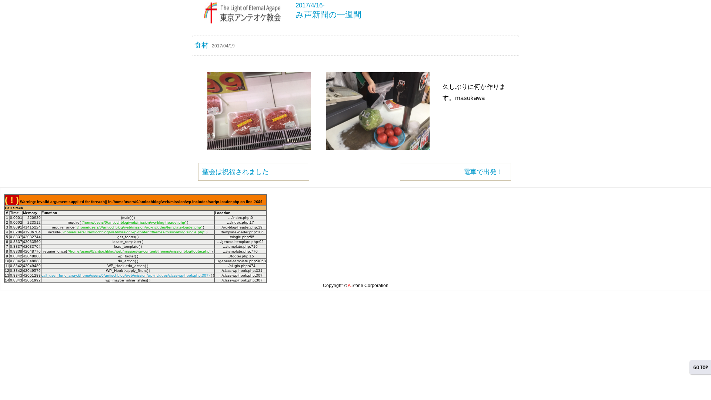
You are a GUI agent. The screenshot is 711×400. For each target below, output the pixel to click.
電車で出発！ (483, 172)
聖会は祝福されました (235, 172)
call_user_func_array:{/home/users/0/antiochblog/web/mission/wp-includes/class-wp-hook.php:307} (125, 275)
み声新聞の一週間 (328, 14)
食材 (201, 45)
